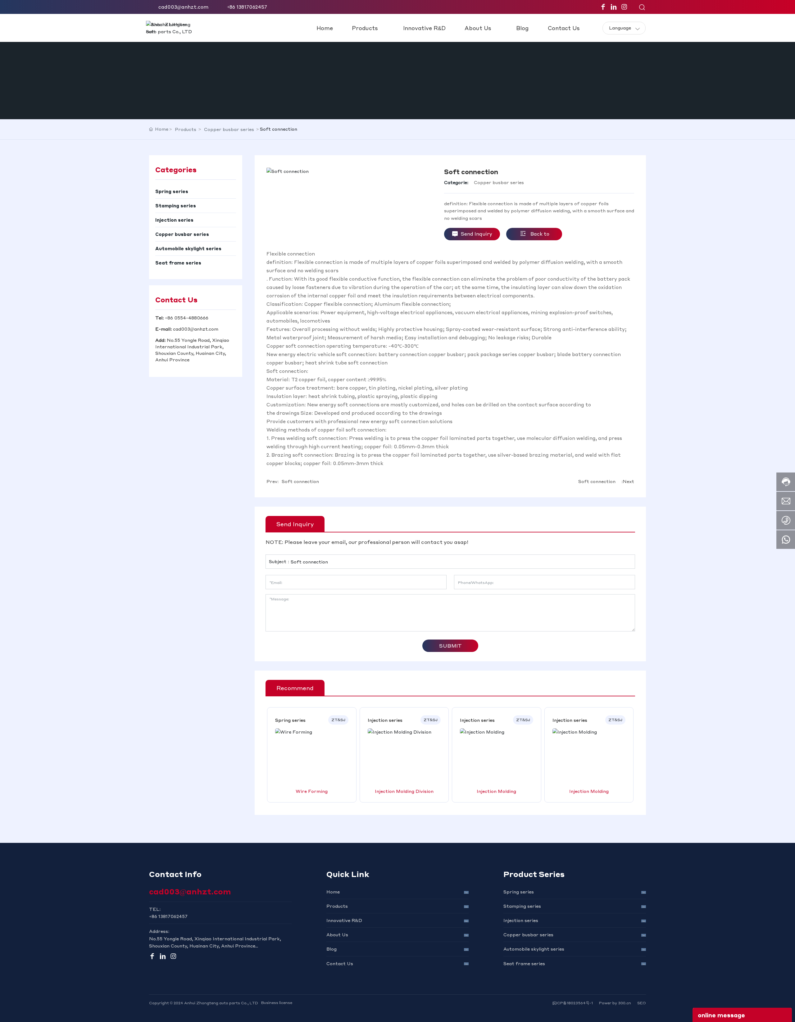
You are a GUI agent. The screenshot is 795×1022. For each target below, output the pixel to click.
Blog (331, 949)
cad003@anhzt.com (183, 7)
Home (333, 891)
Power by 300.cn (615, 1003)
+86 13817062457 (247, 7)
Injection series (520, 920)
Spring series (518, 891)
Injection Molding (496, 791)
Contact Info (175, 874)
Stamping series (522, 906)
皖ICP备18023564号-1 (572, 1003)
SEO (641, 1003)
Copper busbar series (229, 129)
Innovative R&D (344, 920)
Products (185, 129)
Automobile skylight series (533, 949)
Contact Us (339, 963)
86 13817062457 (170, 916)
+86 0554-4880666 (186, 317)
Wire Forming (312, 791)
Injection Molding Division (404, 791)
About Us (337, 934)
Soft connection (300, 481)
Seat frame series (524, 963)
